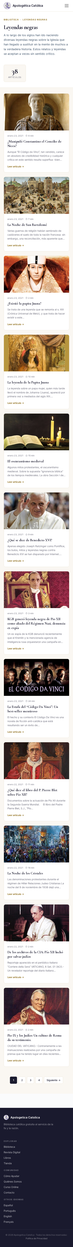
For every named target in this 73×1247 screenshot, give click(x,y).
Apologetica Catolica (25, 1117)
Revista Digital (12, 1152)
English (8, 1216)
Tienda (8, 1163)
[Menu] (66, 6)
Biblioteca (11, 19)
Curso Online (11, 1186)
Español (8, 1205)
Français (8, 1221)
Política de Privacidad (36, 1238)
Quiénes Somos (13, 1181)
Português (10, 1210)
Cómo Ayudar (11, 1176)
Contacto (9, 1192)
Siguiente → (53, 1080)
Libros (7, 1157)
